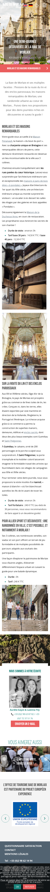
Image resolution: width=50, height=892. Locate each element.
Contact (10, 850)
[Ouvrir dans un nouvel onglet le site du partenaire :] (25, 813)
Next (47, 68)
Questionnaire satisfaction (23, 846)
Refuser (29, 886)
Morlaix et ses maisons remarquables (23, 68)
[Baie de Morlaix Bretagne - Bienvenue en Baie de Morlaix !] (14, 5)
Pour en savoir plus (10, 880)
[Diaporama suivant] (45, 818)
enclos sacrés (31, 432)
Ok (17, 886)
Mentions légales (16, 854)
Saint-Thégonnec (13, 440)
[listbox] (25, 818)
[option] (25, 759)
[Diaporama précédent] (5, 818)
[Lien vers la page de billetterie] (36, 5)
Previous (4, 759)
